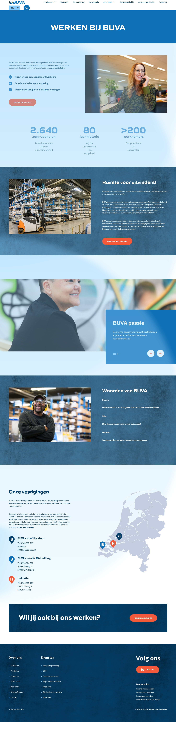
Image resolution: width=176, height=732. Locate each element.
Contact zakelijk (127, 2)
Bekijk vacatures (143, 618)
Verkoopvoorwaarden (145, 692)
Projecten (15, 676)
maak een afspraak (117, 241)
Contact (14, 697)
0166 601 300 (27, 583)
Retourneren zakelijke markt (148, 699)
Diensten (64, 2)
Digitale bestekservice (52, 681)
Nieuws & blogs (17, 692)
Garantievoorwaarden (145, 689)
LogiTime (47, 687)
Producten (48, 2)
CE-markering (78, 2)
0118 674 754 (27, 563)
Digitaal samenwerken (52, 692)
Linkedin (149, 669)
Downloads (94, 2)
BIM (44, 671)
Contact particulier (146, 2)
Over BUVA (107, 2)
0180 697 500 (27, 543)
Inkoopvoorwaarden (144, 696)
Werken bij (15, 687)
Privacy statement (16, 709)
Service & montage (50, 676)
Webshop (163, 2)
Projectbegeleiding (51, 665)
